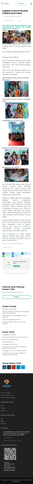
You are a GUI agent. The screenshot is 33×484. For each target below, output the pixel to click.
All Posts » (16, 266)
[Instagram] (9, 367)
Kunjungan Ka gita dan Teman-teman (14, 337)
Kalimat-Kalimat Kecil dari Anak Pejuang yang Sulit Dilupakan (15, 312)
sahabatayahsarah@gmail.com (12, 440)
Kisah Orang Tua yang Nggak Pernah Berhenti (14, 316)
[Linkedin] (18, 367)
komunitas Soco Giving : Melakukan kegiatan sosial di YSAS (14, 354)
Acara (5, 247)
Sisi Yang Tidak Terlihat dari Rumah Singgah (13, 322)
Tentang (3, 408)
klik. (23, 243)
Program (3, 410)
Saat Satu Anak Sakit (9, 309)
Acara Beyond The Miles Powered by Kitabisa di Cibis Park (14, 347)
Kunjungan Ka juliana (9, 335)
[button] (7, 253)
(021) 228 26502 (7, 438)
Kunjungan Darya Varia (10, 344)
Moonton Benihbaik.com (10, 339)
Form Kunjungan (5, 393)
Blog (2, 406)
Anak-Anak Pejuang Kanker (11, 319)
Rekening (3, 423)
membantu (26, 226)
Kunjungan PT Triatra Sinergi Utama (14, 351)
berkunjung (11, 234)
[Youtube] (14, 367)
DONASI (21, 4)
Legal (2, 421)
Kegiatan (10, 247)
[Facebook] (4, 367)
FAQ (2, 419)
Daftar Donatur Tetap (7, 395)
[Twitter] (23, 367)
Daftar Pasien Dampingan (8, 397)
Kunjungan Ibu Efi (8, 342)
